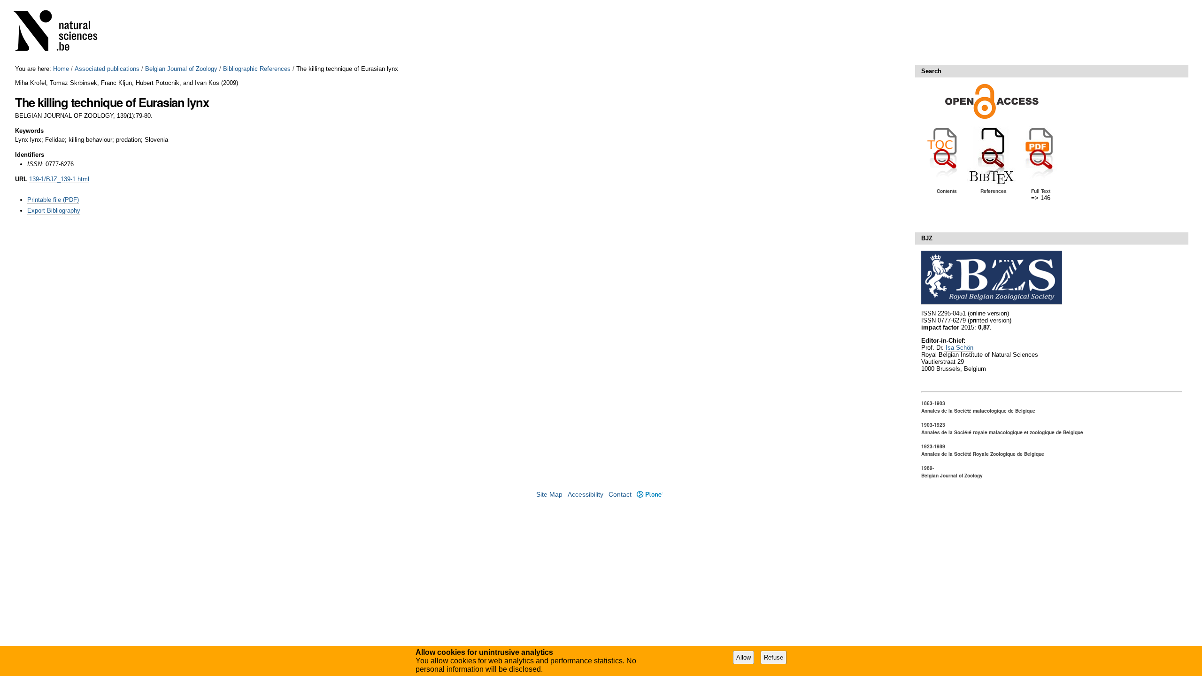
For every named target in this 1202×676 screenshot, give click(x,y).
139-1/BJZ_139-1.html (59, 179)
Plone (649, 494)
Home (61, 68)
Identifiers (29, 154)
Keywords (29, 130)
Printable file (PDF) (53, 199)
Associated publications (107, 68)
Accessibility (585, 494)
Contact (620, 494)
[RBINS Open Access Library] (61, 32)
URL (21, 179)
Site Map (549, 494)
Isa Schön (958, 347)
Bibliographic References (257, 68)
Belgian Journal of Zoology (181, 68)
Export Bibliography (53, 210)
